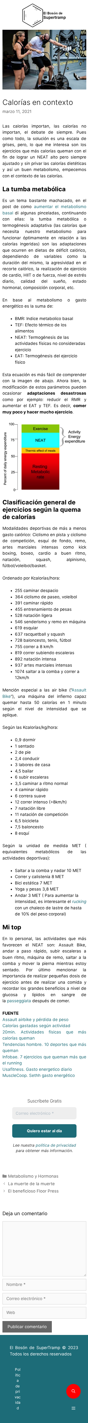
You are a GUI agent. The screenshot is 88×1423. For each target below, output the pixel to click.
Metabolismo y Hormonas (33, 1176)
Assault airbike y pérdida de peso (35, 1019)
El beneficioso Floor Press (33, 1191)
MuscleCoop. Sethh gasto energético (38, 1075)
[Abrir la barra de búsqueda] (73, 1391)
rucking (79, 901)
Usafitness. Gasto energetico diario (37, 1069)
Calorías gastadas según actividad (36, 1025)
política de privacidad (56, 1145)
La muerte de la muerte (31, 1183)
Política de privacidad (18, 1388)
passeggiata (19, 1000)
